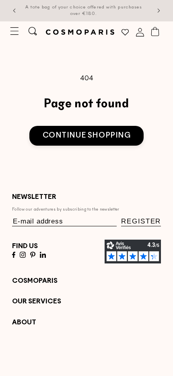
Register (141, 221)
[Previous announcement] (14, 11)
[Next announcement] (159, 11)
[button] (14, 31)
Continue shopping (87, 136)
